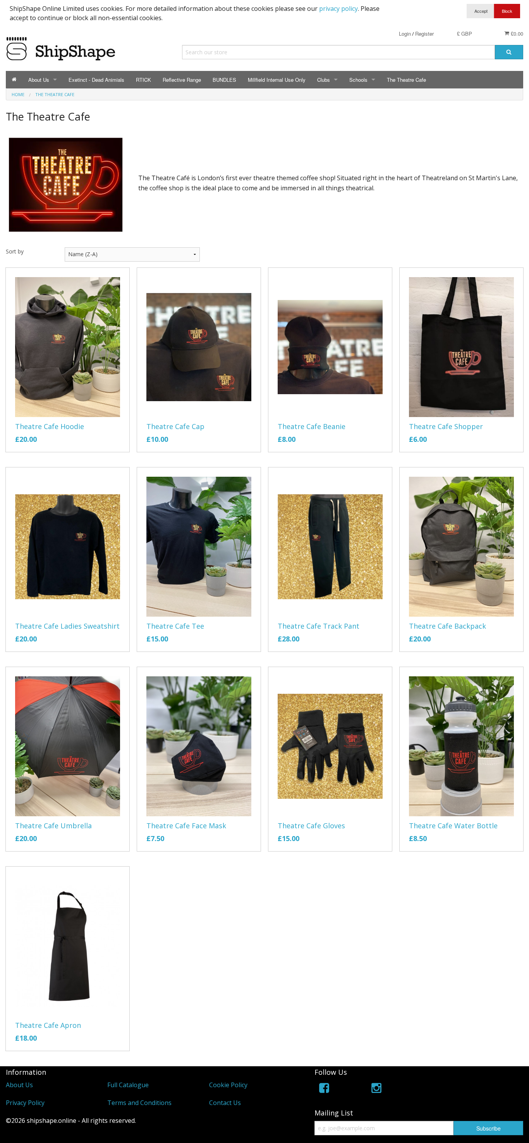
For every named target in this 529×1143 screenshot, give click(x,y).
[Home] (14, 79)
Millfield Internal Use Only (277, 79)
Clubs (323, 79)
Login (405, 33)
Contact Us (225, 1102)
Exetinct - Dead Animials (96, 79)
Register (424, 33)
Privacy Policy (25, 1102)
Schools (358, 79)
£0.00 (516, 33)
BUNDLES (224, 79)
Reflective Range (182, 79)
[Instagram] (376, 1089)
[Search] (509, 52)
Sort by (15, 251)
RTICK (143, 79)
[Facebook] (324, 1089)
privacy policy (338, 8)
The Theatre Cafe (406, 79)
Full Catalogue (128, 1085)
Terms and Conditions (139, 1102)
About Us (38, 79)
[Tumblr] (428, 1089)
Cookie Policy (228, 1085)
